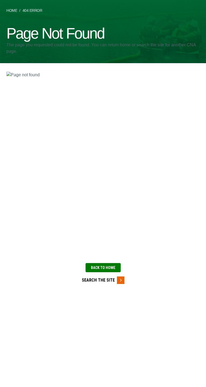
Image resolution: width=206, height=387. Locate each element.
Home (11, 10)
